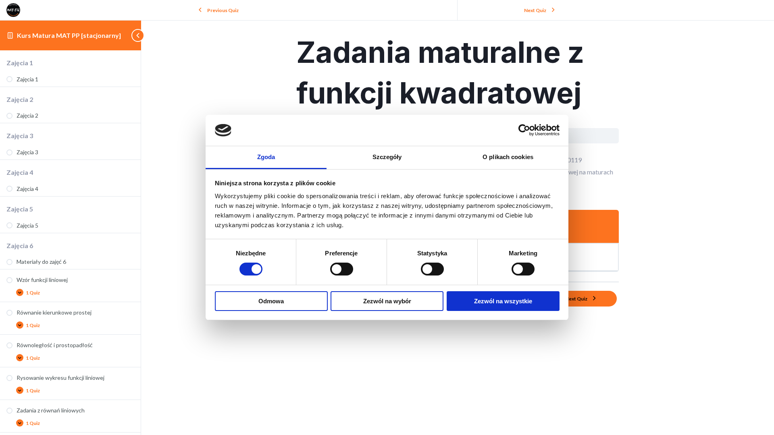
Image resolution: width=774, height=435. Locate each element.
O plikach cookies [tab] (508, 156)
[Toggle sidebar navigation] (133, 35)
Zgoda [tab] (266, 156)
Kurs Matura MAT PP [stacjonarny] (69, 35)
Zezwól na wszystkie (503, 301)
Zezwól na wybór (387, 301)
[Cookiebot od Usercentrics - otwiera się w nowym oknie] (524, 130)
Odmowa (271, 301)
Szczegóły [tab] (387, 156)
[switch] (341, 269)
